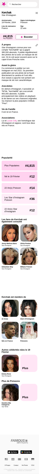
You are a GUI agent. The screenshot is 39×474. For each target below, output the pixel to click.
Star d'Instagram (9, 15)
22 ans (23, 28)
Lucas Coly (12, 121)
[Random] (36, 13)
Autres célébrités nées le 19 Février (16, 351)
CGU (32, 465)
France (5, 28)
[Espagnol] (12, 459)
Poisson (23, 22)
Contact (16, 465)
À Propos (7, 465)
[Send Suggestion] (36, 45)
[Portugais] (19, 459)
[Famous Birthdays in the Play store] (26, 452)
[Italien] (26, 459)
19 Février (6, 22)
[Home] (19, 441)
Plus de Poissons (11, 381)
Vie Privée (25, 465)
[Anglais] (6, 459)
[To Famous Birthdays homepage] (4, 4)
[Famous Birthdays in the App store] (13, 452)
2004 (13, 22)
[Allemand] (32, 459)
